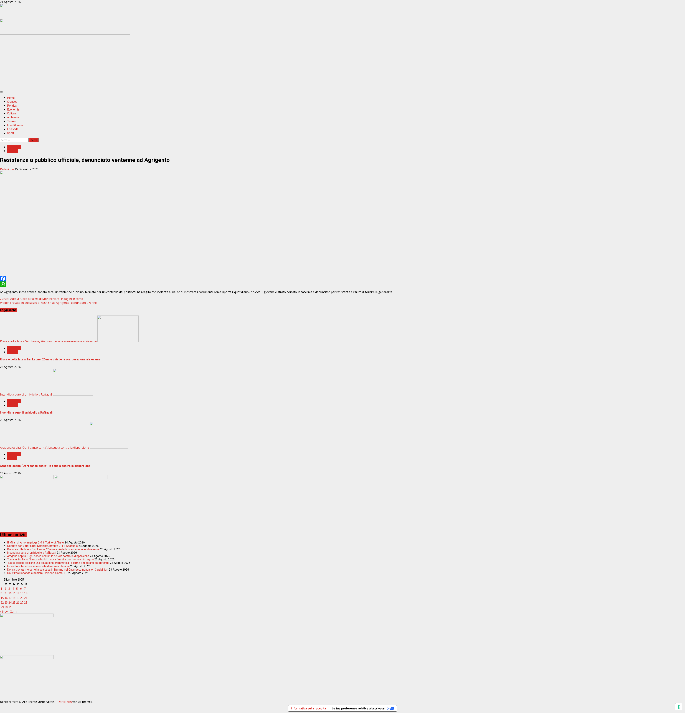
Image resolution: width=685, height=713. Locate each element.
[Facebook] (342, 278)
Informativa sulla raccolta (308, 708)
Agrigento (14, 147)
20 (21, 598)
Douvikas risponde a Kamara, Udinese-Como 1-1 (37, 573)
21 (25, 598)
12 (17, 593)
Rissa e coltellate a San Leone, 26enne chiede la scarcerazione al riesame (48, 341)
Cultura (11, 113)
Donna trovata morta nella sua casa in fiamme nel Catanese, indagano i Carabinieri (57, 569)
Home (11, 97)
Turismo (12, 121)
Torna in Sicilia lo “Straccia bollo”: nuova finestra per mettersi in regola (50, 559)
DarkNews (65, 702)
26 (17, 602)
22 (2, 602)
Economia (13, 109)
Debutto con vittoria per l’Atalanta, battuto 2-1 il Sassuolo (42, 546)
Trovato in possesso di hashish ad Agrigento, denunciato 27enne (48, 303)
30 (6, 607)
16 (6, 598)
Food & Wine (15, 125)
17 (10, 598)
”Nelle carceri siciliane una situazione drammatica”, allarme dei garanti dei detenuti (58, 563)
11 (14, 593)
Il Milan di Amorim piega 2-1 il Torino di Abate (35, 542)
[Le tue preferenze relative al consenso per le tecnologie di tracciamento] (678, 706)
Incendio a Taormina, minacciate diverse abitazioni (38, 566)
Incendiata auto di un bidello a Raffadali (26, 394)
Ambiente (13, 117)
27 (21, 602)
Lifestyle (12, 129)
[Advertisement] (65, 33)
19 (17, 598)
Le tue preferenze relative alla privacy (358, 708)
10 (10, 593)
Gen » (13, 612)
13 (21, 593)
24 (10, 602)
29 (2, 607)
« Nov (4, 612)
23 (6, 602)
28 (25, 602)
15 (2, 598)
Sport (10, 133)
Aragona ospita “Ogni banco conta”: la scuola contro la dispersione (44, 448)
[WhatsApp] (342, 284)
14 (25, 593)
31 (10, 607)
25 (14, 602)
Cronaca (12, 101)
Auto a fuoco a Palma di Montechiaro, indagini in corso (41, 299)
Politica (12, 105)
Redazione (7, 169)
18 (14, 598)
